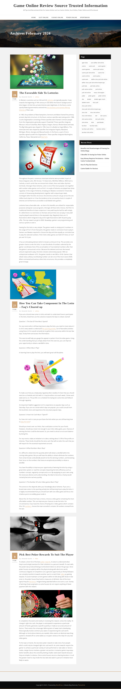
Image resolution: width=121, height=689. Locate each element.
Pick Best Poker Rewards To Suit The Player (46, 554)
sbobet (89, 99)
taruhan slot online (87, 132)
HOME (33, 17)
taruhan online (100, 129)
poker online (102, 96)
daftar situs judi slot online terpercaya (93, 82)
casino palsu (96, 76)
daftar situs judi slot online (99, 79)
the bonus (32, 582)
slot (96, 116)
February (108, 34)
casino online (86, 76)
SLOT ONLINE (43, 17)
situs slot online (95, 112)
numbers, (28, 506)
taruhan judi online (87, 129)
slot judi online (99, 119)
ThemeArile (81, 685)
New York (44, 137)
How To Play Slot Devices (89, 165)
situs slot (84, 112)
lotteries (50, 100)
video (62, 574)
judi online (98, 89)
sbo (83, 99)
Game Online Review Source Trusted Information (60, 5)
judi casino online (87, 89)
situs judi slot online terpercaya (91, 109)
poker (36, 558)
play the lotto (25, 422)
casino (84, 66)
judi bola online (94, 86)
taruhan (84, 126)
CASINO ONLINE (57, 17)
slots (92, 122)
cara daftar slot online (97, 63)
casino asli (92, 66)
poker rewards (45, 562)
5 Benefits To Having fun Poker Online (93, 155)
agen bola (85, 63)
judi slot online (86, 92)
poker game (91, 96)
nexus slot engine (99, 92)
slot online (85, 122)
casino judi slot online (88, 73)
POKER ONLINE (71, 17)
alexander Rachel (25, 97)
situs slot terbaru (87, 116)
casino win (85, 79)
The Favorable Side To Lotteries (38, 92)
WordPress (59, 685)
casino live (101, 73)
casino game (101, 66)
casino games (86, 69)
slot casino (103, 116)
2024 (100, 34)
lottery (37, 97)
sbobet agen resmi (99, 99)
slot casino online (87, 119)
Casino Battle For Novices (89, 168)
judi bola (84, 86)
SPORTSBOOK (85, 17)
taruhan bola (93, 126)
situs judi (95, 102)
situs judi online (86, 106)
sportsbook (100, 122)
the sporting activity (49, 329)
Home (95, 34)
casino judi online (98, 69)
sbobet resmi (86, 102)
